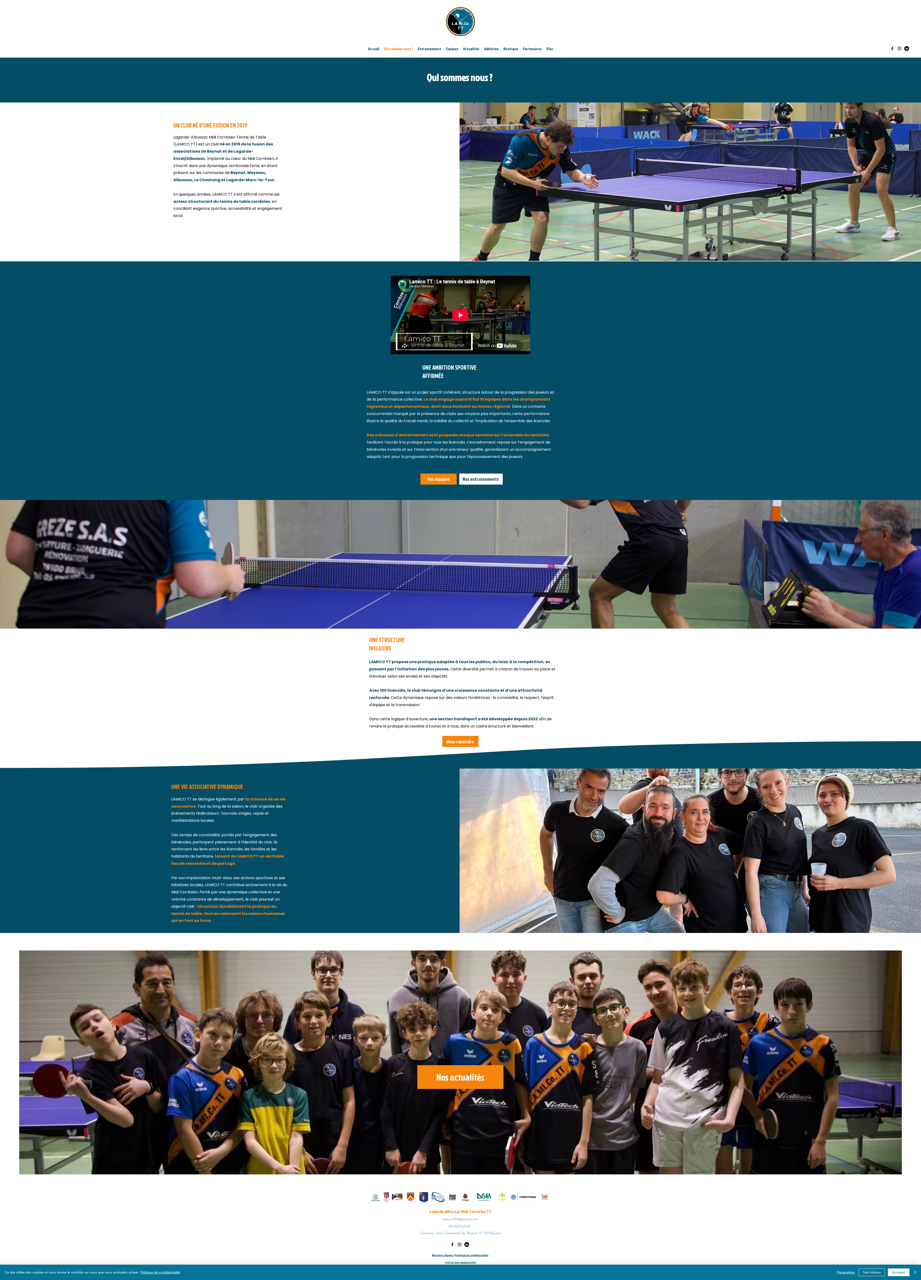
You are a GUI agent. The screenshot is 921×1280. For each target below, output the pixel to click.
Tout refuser (872, 1272)
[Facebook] (892, 48)
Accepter (898, 1272)
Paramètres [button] (846, 1272)
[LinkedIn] (906, 48)
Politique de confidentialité (471, 1255)
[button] (471, 48)
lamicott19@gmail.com (460, 1219)
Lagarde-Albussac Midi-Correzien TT (460, 1211)
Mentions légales (443, 1255)
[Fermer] (915, 1272)
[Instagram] (899, 48)
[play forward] (544, 1197)
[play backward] (376, 1197)
